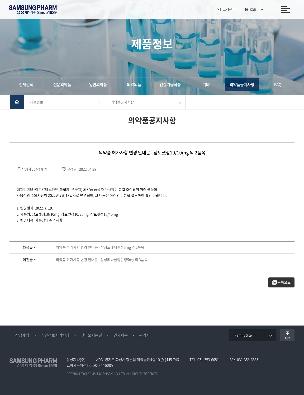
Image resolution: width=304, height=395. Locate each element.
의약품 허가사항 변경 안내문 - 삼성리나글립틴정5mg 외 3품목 (101, 259)
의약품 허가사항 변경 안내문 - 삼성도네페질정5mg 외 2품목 (100, 247)
